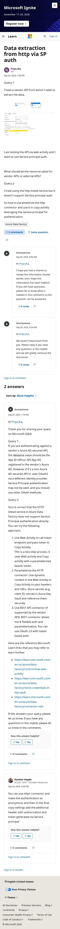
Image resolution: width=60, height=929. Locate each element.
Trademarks (34, 919)
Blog (47, 905)
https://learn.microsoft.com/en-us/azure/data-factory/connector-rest (32, 701)
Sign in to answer (14, 869)
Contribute (9, 910)
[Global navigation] (3, 36)
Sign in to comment (15, 378)
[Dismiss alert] (54, 5)
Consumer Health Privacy (17, 914)
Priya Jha (16, 68)
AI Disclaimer (10, 905)
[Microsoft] (30, 36)
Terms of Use (44, 914)
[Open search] (45, 36)
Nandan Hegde (23, 779)
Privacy (22, 910)
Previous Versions (31, 905)
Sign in (53, 36)
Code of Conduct (12, 919)
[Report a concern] (7, 240)
